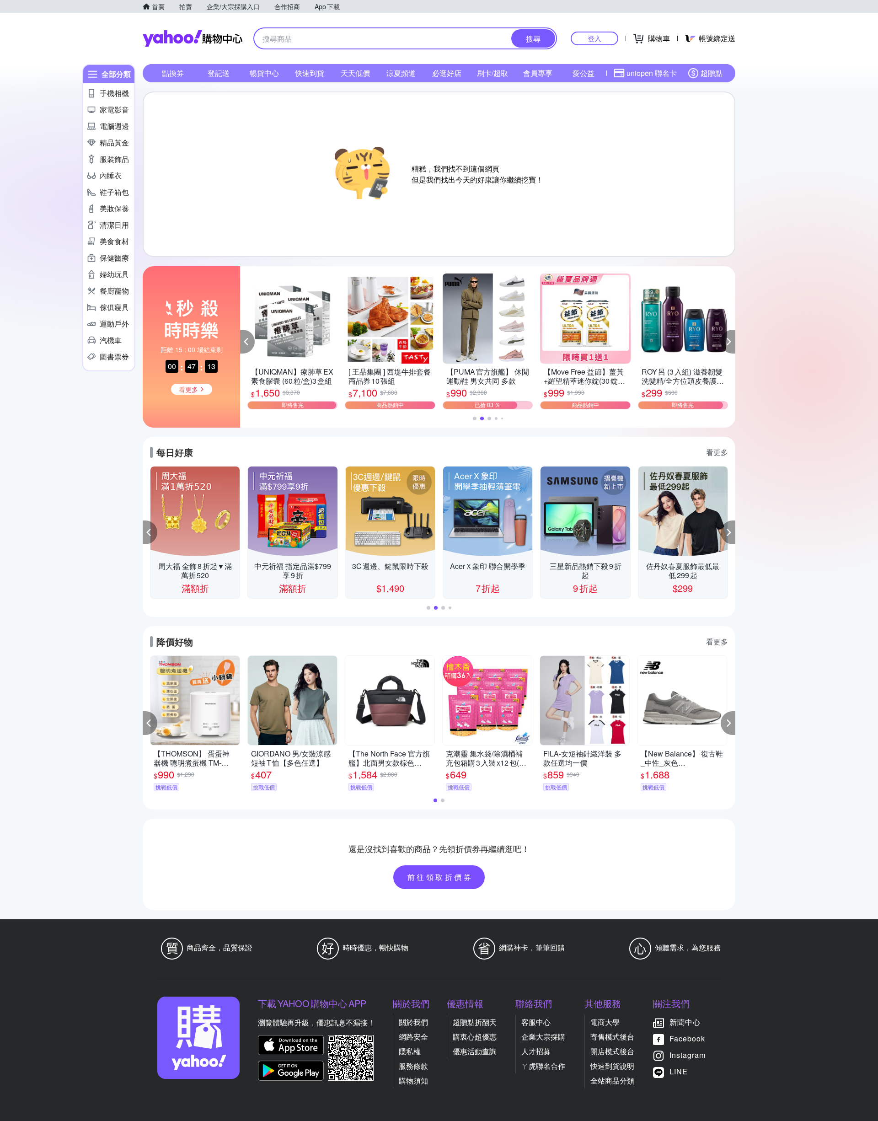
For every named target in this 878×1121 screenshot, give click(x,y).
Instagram (687, 1055)
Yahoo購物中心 (192, 38)
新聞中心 (685, 1022)
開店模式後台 (612, 1051)
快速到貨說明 (612, 1066)
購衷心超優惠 (475, 1036)
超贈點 (712, 73)
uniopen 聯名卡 (651, 73)
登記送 (219, 73)
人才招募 (536, 1051)
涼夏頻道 (401, 73)
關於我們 (413, 1022)
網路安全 (413, 1036)
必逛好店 (446, 73)
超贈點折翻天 (475, 1022)
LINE (678, 1071)
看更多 (717, 452)
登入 (594, 38)
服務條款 (413, 1066)
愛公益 (583, 73)
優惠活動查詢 (475, 1051)
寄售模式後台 (612, 1036)
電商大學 (605, 1022)
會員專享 (537, 73)
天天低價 (355, 73)
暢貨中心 (264, 73)
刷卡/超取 (492, 73)
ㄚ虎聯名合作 (543, 1066)
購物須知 (413, 1080)
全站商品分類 (612, 1080)
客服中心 (536, 1022)
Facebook (687, 1038)
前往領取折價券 (440, 877)
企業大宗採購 (543, 1036)
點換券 (173, 73)
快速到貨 (309, 73)
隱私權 (410, 1051)
